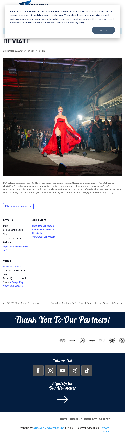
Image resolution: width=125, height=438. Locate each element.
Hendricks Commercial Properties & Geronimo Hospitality (43, 229)
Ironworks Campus (12, 266)
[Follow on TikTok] (86, 370)
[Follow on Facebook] (38, 370)
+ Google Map (16, 282)
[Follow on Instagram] (50, 370)
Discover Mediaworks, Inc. (49, 427)
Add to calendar (19, 206)
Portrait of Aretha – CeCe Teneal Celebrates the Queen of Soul (85, 303)
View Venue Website (13, 285)
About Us (75, 418)
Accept (103, 30)
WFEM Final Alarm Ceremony (22, 303)
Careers (104, 418)
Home (64, 418)
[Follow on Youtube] (62, 370)
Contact (90, 418)
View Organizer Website (43, 236)
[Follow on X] (74, 370)
